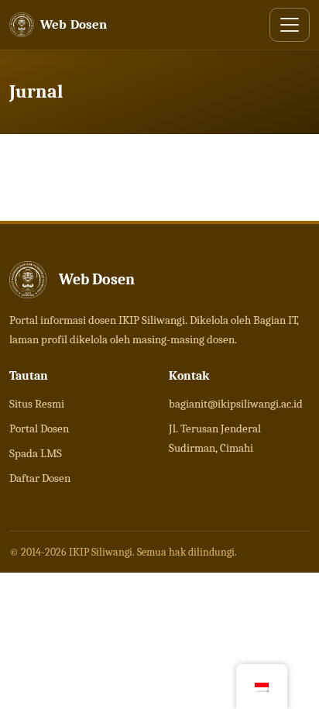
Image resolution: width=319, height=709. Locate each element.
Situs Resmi (36, 404)
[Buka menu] (289, 25)
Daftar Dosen (39, 478)
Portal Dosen (39, 428)
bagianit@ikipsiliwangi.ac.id (236, 404)
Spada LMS (35, 453)
